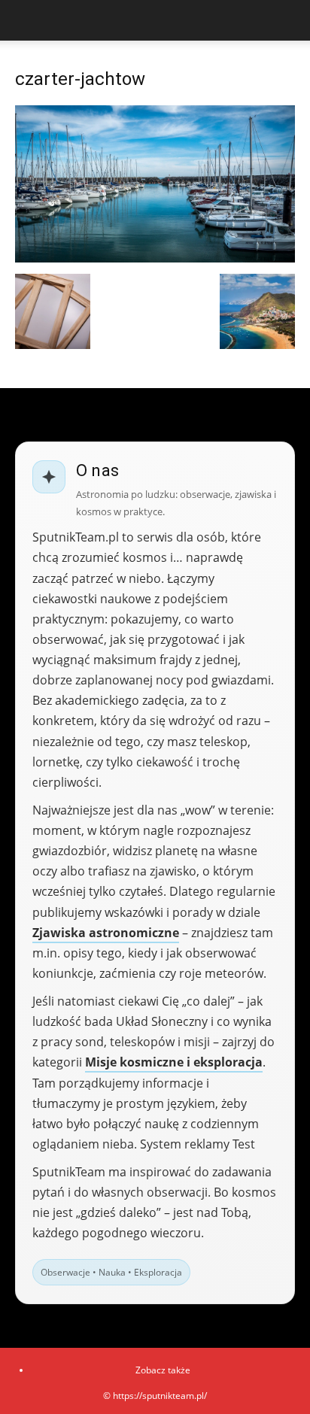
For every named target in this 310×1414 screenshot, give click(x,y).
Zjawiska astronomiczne (105, 932)
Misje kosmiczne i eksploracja (174, 1062)
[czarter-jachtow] (155, 258)
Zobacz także (162, 1370)
